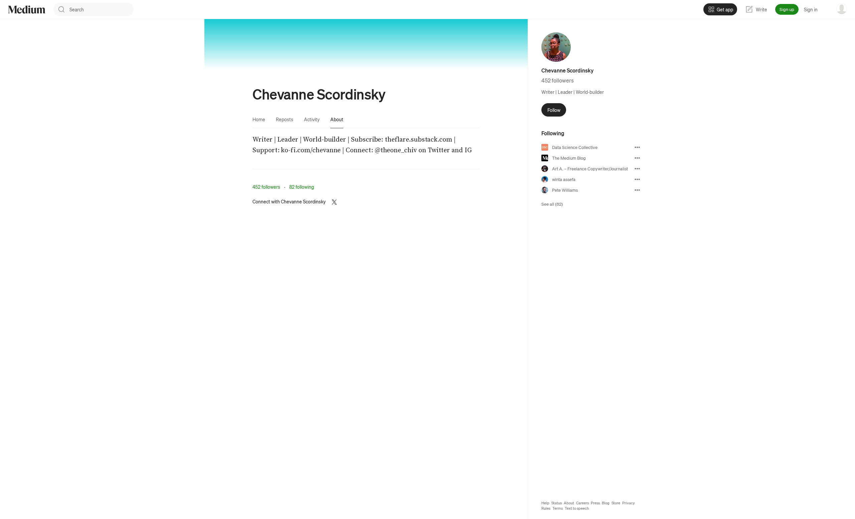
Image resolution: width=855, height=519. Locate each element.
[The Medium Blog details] (637, 158)
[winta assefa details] (637, 179)
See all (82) (552, 204)
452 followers (266, 187)
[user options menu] (841, 8)
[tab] (258, 119)
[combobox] (101, 9)
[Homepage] (26, 9)
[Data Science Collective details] (637, 147)
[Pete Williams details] (637, 190)
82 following (301, 187)
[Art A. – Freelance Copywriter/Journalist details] (637, 168)
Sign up (787, 9)
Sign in (811, 9)
